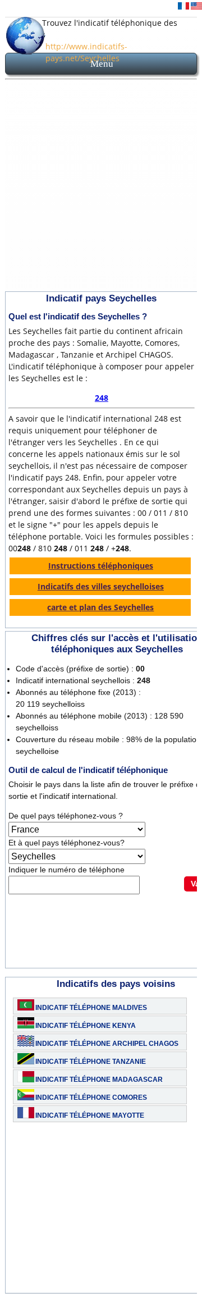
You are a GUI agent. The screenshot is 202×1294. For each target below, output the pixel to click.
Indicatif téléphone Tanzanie (90, 1062)
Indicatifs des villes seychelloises (101, 586)
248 (101, 397)
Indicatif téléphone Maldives (91, 1008)
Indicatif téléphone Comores (91, 1097)
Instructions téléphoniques (100, 565)
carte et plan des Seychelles (100, 607)
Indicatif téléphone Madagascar (99, 1079)
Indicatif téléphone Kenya (85, 1026)
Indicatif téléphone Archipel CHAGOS (106, 1044)
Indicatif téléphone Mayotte (89, 1115)
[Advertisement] (101, 187)
